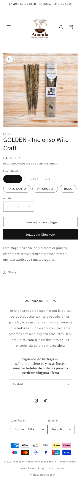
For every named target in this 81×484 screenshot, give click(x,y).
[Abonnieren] (67, 384)
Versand (21, 163)
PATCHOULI (45, 189)
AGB (50, 468)
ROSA (68, 189)
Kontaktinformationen (42, 474)
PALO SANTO (17, 189)
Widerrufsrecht (68, 461)
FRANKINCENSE (42, 180)
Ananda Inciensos (23, 461)
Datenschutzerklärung (31, 468)
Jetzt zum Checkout (40, 234)
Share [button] (12, 272)
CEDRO (13, 179)
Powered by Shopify (45, 461)
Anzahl (7, 198)
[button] (8, 27)
